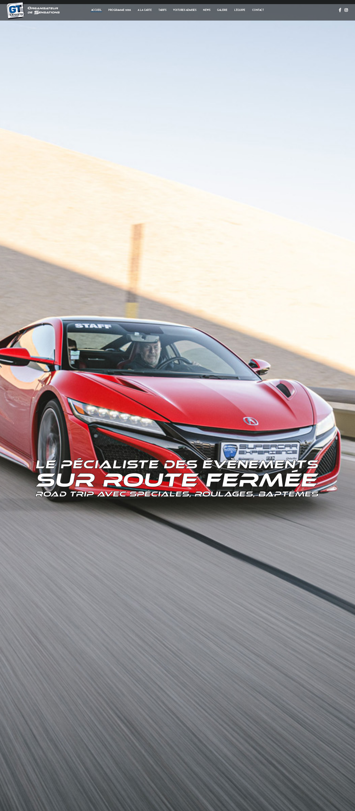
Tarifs (162, 10)
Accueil (96, 10)
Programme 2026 (119, 10)
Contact (258, 10)
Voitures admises (184, 10)
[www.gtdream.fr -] (15, 10)
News (206, 10)
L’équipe (239, 10)
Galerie (222, 10)
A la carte (145, 10)
